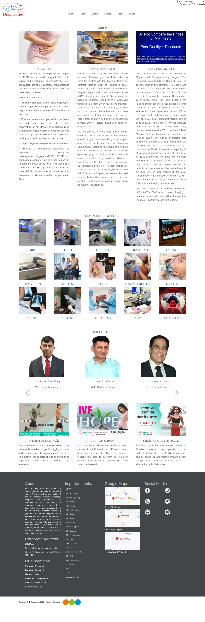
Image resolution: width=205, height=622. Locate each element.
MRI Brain (70, 502)
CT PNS (69, 556)
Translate (201, 4)
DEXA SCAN (32, 284)
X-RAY (32, 318)
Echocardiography (74, 577)
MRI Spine (70, 522)
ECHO (102, 284)
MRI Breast (70, 506)
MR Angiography (73, 497)
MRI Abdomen (72, 493)
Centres (94, 14)
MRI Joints (70, 514)
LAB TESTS (67, 318)
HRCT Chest (71, 543)
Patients (107, 14)
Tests (83, 14)
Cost (120, 14)
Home (71, 14)
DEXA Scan (71, 564)
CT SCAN (102, 250)
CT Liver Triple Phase (75, 552)
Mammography (72, 560)
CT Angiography (73, 535)
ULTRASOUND (137, 250)
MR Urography (72, 527)
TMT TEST (67, 284)
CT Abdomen (71, 531)
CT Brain (69, 539)
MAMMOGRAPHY (137, 284)
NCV (137, 318)
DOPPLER (173, 250)
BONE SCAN (173, 318)
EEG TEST (173, 284)
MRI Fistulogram (73, 510)
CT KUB (69, 547)
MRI (32, 250)
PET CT (67, 249)
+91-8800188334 (53, 552)
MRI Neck (70, 518)
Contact (131, 14)
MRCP (68, 489)
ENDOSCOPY (102, 318)
